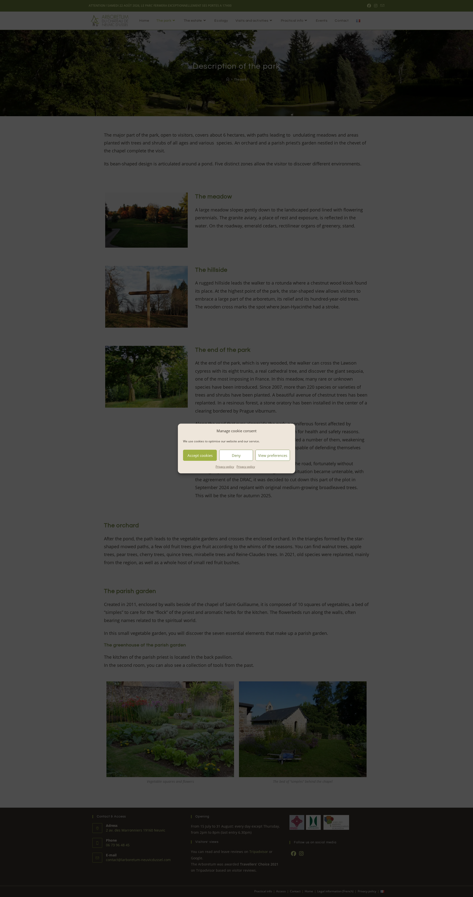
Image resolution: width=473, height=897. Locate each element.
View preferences (272, 455)
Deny (236, 455)
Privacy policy (225, 467)
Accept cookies (200, 455)
